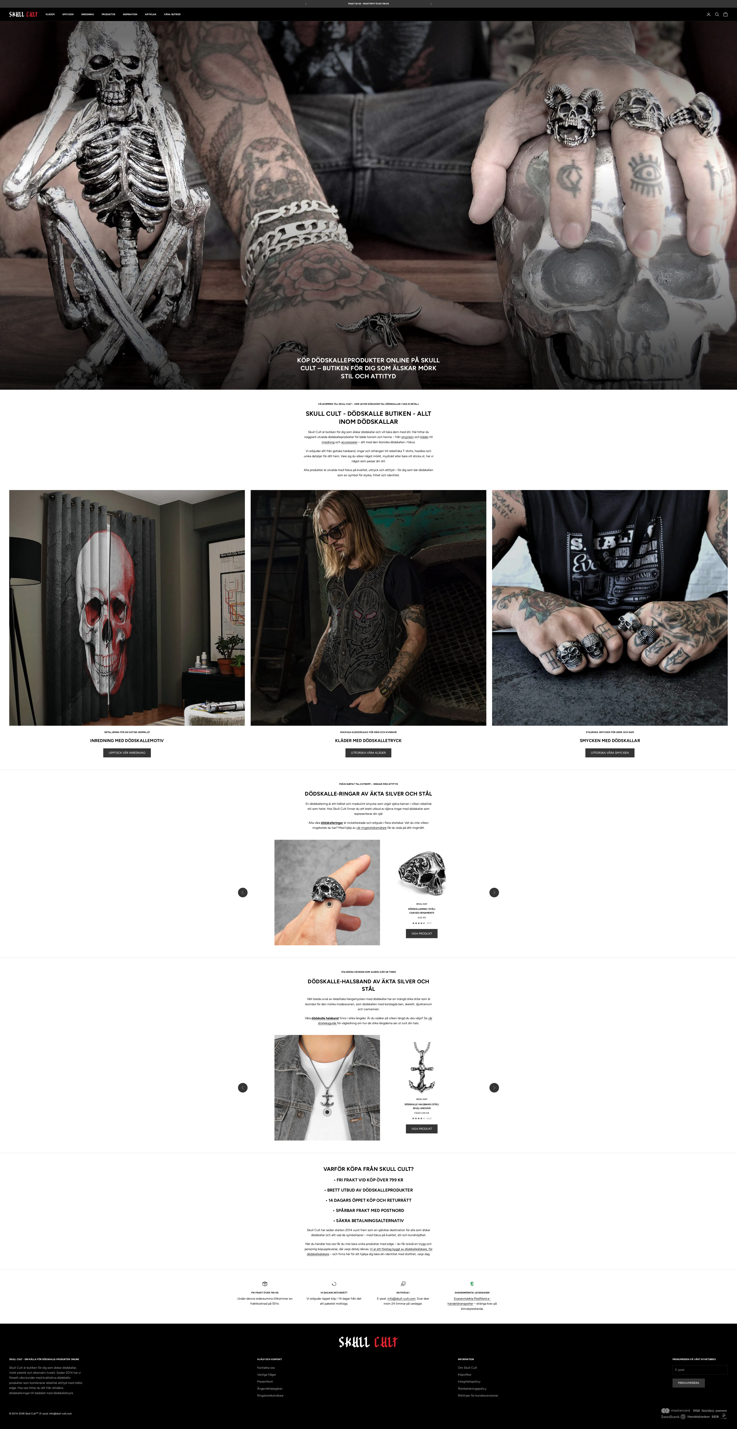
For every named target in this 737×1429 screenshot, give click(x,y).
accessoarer (349, 442)
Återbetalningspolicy (472, 1388)
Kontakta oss (266, 1367)
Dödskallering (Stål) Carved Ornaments (421, 911)
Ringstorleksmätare (270, 1395)
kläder (424, 437)
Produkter (108, 14)
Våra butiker (172, 14)
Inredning (87, 14)
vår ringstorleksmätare (371, 828)
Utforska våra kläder (368, 753)
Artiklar (150, 14)
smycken (407, 437)
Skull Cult (421, 904)
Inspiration (130, 14)
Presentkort (265, 1381)
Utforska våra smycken (610, 753)
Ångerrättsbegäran (270, 1388)
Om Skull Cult (467, 1367)
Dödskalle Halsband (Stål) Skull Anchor (422, 1106)
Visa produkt (421, 933)
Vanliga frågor (266, 1374)
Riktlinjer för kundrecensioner (478, 1395)
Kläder (50, 14)
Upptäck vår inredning (127, 753)
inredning (328, 442)
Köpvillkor (464, 1374)
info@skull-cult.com (402, 1298)
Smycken (68, 14)
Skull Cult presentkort (352, 3)
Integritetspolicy (469, 1381)
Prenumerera (688, 1383)
